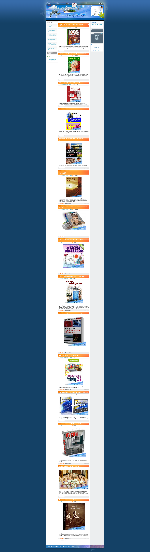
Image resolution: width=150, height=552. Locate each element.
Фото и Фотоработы (51, 48)
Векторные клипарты (51, 30)
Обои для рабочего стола (52, 49)
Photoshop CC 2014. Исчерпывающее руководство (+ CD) (73, 108)
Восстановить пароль (55, 5)
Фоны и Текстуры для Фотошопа (51, 29)
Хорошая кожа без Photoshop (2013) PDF (69, 466)
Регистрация (49, 5)
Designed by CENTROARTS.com (94, 550)
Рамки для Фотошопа (51, 34)
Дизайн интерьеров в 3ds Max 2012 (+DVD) (69, 82)
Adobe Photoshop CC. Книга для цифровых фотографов (72, 53)
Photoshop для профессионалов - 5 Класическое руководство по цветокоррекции (71, 139)
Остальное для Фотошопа (52, 44)
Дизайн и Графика (62, 27)
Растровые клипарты (51, 31)
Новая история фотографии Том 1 (67, 499)
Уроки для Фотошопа (51, 43)
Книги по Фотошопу (69, 27)
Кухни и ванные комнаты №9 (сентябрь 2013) (70, 423)
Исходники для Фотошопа (52, 39)
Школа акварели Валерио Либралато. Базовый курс (71, 276)
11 (94, 12)
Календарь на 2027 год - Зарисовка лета (96, 26)
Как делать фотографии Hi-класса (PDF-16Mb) (70, 313)
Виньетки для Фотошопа (52, 36)
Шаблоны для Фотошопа (52, 35)
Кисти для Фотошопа (51, 40)
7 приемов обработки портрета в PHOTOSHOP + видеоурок (73, 392)
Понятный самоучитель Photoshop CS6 (68, 355)
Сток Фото (49, 26)
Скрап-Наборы (50, 27)
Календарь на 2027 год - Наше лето (96, 24)
